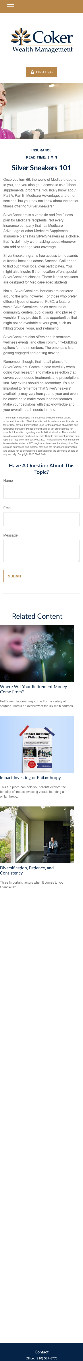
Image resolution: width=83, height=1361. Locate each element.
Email (7, 507)
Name (8, 480)
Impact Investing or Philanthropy (30, 778)
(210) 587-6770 (47, 1358)
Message (10, 535)
